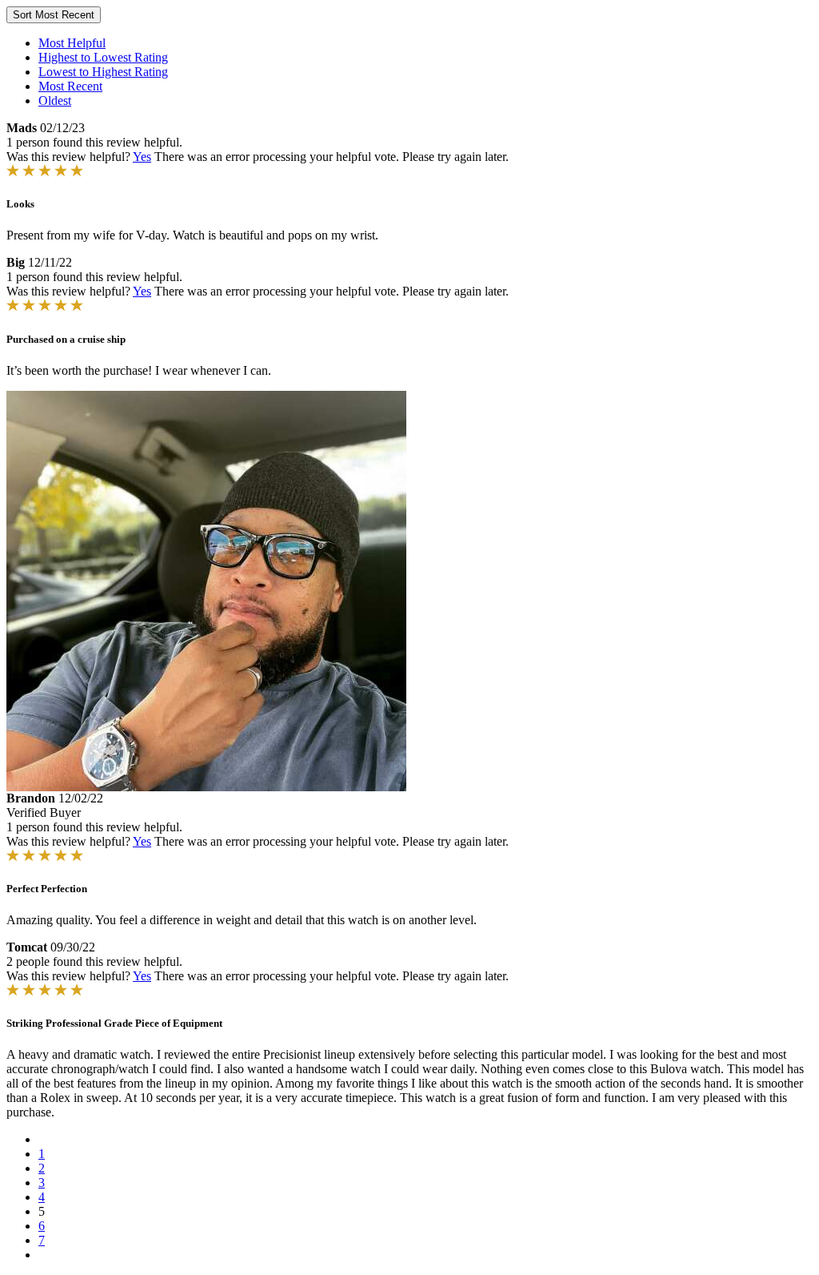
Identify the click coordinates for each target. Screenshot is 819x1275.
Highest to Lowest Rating (103, 57)
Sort (53, 15)
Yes (142, 156)
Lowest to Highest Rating (103, 71)
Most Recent (70, 86)
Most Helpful (72, 43)
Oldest (54, 100)
